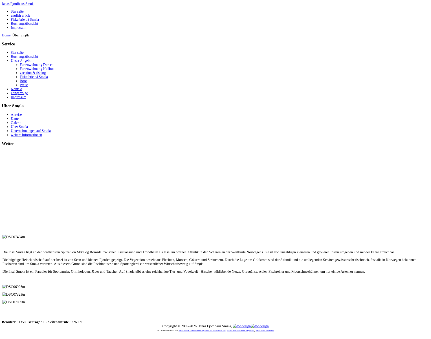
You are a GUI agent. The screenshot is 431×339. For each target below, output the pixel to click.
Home (6, 35)
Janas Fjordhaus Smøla (18, 4)
